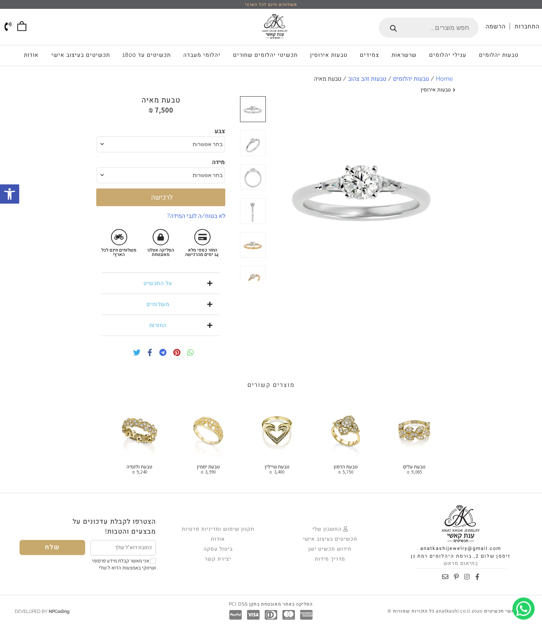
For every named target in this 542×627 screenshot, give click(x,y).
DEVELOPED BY (42, 611)
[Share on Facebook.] (148, 353)
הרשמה (495, 26)
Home (444, 78)
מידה (218, 162)
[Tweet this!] (134, 353)
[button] (161, 283)
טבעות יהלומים (498, 55)
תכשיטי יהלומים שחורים (265, 55)
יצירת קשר (218, 559)
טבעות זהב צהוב (367, 78)
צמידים (369, 55)
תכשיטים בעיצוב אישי (80, 55)
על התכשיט (157, 283)
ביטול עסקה (218, 549)
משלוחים (158, 304)
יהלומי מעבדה (201, 55)
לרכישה (161, 197)
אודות (31, 55)
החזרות (158, 325)
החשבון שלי (327, 529)
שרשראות (404, 55)
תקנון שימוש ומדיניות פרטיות (218, 529)
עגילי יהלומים (447, 55)
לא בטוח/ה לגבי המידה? (196, 215)
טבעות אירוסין (328, 55)
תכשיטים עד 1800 (146, 55)
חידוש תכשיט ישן (330, 549)
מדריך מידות (330, 559)
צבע (220, 131)
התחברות (527, 26)
